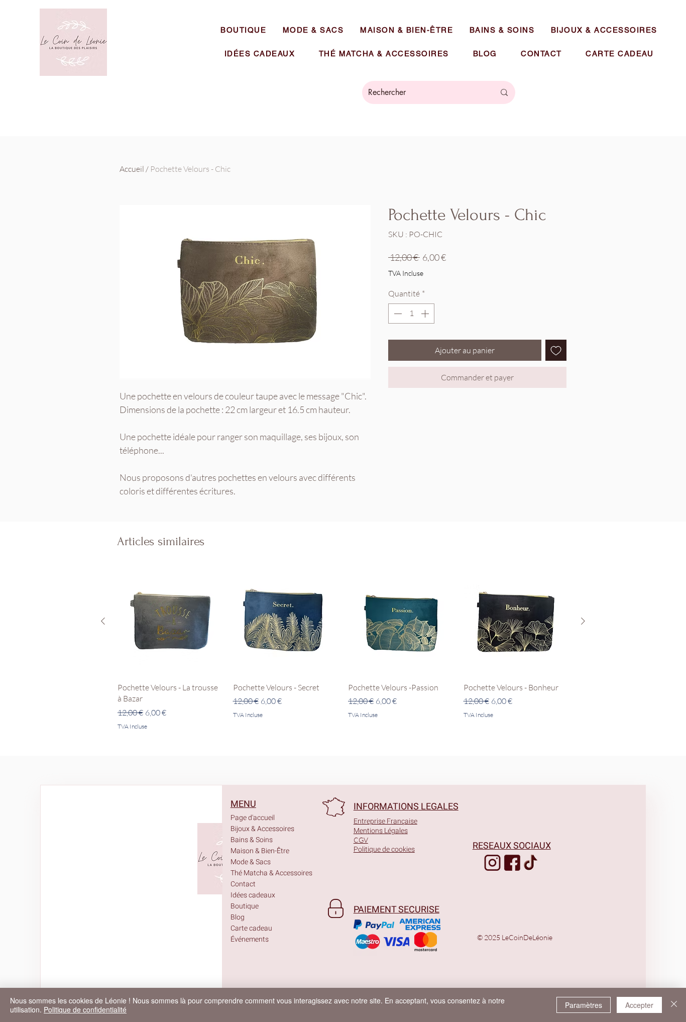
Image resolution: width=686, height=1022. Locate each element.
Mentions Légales (381, 831)
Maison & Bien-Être (260, 851)
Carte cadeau (251, 928)
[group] (343, 650)
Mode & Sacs (251, 862)
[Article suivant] (583, 621)
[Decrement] (397, 313)
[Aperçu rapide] (170, 621)
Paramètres (583, 1005)
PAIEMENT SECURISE (396, 909)
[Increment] (426, 313)
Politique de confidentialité (85, 1009)
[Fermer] (674, 1005)
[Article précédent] (103, 621)
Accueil (132, 169)
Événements (250, 939)
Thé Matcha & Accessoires (260, 873)
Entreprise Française (385, 821)
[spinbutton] (411, 313)
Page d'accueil (253, 817)
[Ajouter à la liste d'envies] (555, 350)
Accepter (639, 1005)
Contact (243, 884)
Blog (238, 917)
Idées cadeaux (253, 895)
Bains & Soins (252, 840)
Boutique (245, 906)
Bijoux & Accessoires (260, 829)
